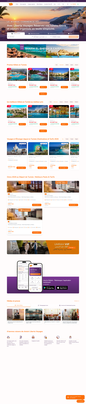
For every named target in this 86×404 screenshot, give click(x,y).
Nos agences (59, 1)
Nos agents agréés (73, 1)
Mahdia (67, 64)
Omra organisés (23, 4)
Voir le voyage (20, 167)
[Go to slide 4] (44, 56)
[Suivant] (78, 79)
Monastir (66, 101)
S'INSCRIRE (71, 247)
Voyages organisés (31, 4)
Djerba (72, 64)
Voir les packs (36, 204)
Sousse (76, 64)
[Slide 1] (43, 51)
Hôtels (17, 4)
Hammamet (61, 64)
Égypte (76, 139)
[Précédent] (7, 79)
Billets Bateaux (39, 4)
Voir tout (76, 301)
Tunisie (67, 139)
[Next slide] (77, 51)
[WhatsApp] (78, 4)
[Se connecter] (68, 4)
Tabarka (76, 101)
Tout (56, 64)
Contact (68, 1)
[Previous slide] (9, 51)
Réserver (21, 87)
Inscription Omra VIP (48, 4)
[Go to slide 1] (41, 56)
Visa (54, 4)
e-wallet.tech (46, 284)
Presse (64, 1)
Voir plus (42, 93)
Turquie (71, 139)
